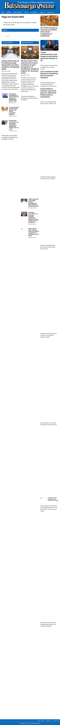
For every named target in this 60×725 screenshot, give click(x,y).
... (18, 89)
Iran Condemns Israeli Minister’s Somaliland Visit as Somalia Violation (49, 74)
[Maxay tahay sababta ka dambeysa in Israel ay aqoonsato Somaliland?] (29, 98)
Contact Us (50, 12)
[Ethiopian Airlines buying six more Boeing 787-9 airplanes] (48, 178)
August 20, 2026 (6, 71)
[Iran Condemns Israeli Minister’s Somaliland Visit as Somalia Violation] (49, 67)
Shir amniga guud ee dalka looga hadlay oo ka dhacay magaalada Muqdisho (14, 111)
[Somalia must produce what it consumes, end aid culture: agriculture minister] (48, 335)
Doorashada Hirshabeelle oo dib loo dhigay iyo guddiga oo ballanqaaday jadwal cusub (14, 97)
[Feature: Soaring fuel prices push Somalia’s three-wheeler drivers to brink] (48, 247)
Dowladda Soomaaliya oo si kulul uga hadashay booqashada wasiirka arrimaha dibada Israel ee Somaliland (33, 217)
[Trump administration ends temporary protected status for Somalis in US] (49, 45)
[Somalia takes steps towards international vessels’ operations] (48, 424)
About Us (42, 12)
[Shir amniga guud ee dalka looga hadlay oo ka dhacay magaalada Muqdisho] (5, 109)
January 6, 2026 (33, 224)
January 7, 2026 (25, 75)
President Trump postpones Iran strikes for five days (53, 499)
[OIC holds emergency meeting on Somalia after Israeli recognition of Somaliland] (49, 20)
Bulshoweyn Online (36, 723)
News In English (18, 12)
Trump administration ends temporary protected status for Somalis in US (49, 56)
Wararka (8, 12)
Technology (34, 12)
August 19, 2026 (13, 130)
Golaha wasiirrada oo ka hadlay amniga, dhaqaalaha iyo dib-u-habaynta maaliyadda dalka (10, 65)
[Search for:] (20, 36)
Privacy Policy (41, 720)
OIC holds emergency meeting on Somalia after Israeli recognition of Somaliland (48, 32)
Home (2, 12)
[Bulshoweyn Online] (30, 10)
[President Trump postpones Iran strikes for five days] (43, 499)
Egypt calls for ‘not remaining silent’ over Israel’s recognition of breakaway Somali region (33, 232)
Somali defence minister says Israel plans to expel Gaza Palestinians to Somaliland (48, 93)
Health (26, 12)
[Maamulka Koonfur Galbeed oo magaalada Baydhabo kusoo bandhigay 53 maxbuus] (10, 137)
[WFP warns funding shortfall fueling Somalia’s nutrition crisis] (48, 103)
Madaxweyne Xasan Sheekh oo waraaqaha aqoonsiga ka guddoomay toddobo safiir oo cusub (14, 125)
